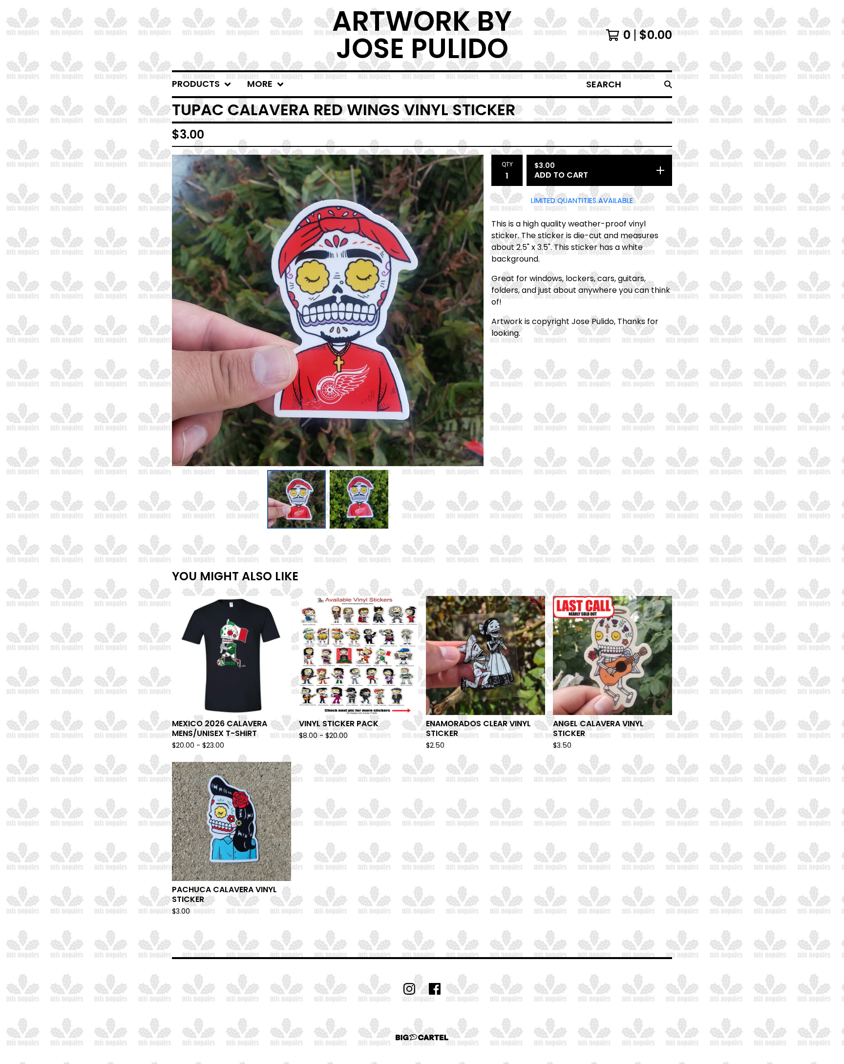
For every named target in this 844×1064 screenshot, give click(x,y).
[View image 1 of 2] (296, 499)
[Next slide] (470, 310)
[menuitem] (202, 84)
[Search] (668, 84)
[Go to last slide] (185, 310)
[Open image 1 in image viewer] (328, 310)
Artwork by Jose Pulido (422, 35)
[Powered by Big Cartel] (422, 1037)
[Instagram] (409, 989)
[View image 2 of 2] (359, 499)
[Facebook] (434, 989)
